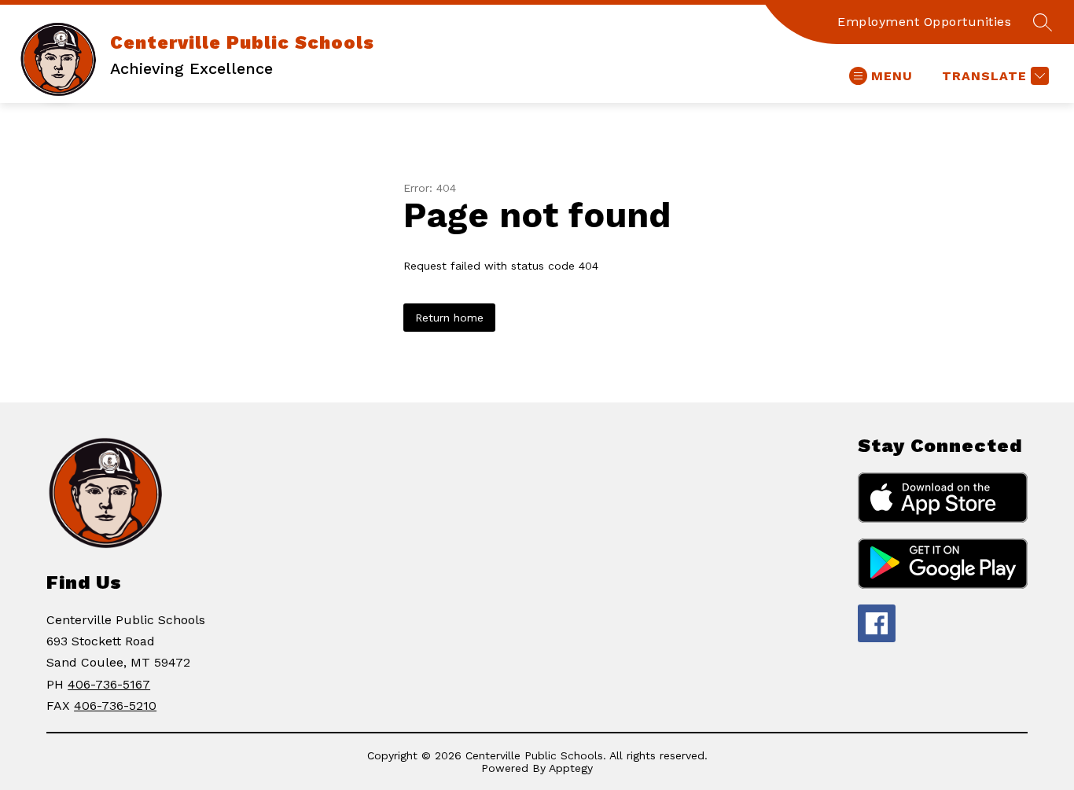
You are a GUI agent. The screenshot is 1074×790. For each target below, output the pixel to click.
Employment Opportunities (924, 21)
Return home (449, 317)
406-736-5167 (109, 684)
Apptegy (571, 768)
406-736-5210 (115, 705)
